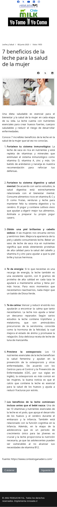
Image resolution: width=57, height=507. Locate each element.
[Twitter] (23, 1)
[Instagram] (39, 1)
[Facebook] (18, 1)
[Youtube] (28, 1)
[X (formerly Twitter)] (45, 72)
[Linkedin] (34, 1)
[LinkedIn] (52, 72)
